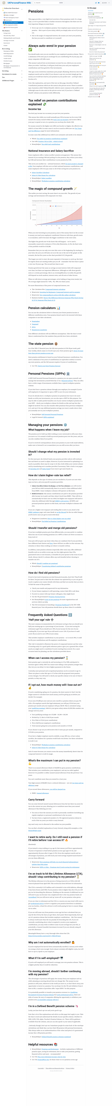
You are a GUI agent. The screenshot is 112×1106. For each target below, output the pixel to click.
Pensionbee (36, 321)
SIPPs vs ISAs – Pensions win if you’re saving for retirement (59, 867)
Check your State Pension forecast (49, 366)
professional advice (37, 903)
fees (51, 543)
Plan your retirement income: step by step (52, 1057)
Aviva (34, 327)
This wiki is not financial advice (55, 1068)
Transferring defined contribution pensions (56, 566)
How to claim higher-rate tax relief (59, 519)
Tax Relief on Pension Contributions (54, 521)
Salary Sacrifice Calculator (40, 172)
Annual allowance (43, 793)
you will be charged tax (57, 789)
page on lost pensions (52, 599)
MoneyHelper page (34, 831)
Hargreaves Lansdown (39, 330)
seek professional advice (65, 995)
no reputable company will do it (47, 1000)
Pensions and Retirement (50, 1049)
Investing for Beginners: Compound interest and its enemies (60, 292)
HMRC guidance (33, 512)
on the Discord (61, 512)
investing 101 (34, 469)
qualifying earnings (38, 708)
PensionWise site (43, 1060)
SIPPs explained (48, 417)
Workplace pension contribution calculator (56, 181)
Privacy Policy (70, 1068)
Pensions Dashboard (62, 605)
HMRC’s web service (62, 501)
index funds (46, 469)
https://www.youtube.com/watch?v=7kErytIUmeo (44, 936)
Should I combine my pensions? (47, 563)
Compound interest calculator (55, 289)
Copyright (41, 1068)
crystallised (32, 897)
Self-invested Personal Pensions (52, 414)
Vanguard (35, 324)
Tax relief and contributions (50, 144)
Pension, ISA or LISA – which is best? (50, 141)
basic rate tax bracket (60, 120)
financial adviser (67, 381)
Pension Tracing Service (57, 597)
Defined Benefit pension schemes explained (56, 1037)
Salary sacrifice (46, 178)
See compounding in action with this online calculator (58, 295)
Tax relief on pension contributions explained (52, 139)
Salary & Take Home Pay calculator (43, 175)
